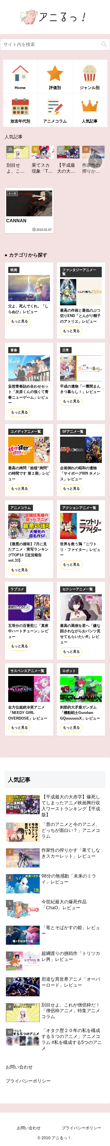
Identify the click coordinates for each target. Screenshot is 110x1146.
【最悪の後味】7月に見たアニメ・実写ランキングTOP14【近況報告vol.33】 (28, 552)
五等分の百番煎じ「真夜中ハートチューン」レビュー (28, 631)
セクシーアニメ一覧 (77, 589)
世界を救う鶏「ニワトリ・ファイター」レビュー (80, 549)
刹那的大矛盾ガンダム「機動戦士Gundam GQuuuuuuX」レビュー (80, 712)
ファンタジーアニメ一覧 (79, 272)
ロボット (69, 671)
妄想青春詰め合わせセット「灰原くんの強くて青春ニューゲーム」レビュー (28, 394)
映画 (13, 270)
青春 (13, 350)
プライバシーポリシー (28, 1081)
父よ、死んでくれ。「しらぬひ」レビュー (28, 309)
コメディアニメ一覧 (25, 432)
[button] (104, 44)
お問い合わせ (19, 1067)
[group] (13, 161)
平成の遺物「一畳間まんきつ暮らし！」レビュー (80, 389)
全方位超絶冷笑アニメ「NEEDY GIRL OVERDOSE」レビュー (27, 712)
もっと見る (19, 321)
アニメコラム (20, 508)
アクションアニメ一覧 (79, 508)
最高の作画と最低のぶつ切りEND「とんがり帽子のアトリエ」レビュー (80, 315)
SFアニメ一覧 (72, 432)
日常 (65, 350)
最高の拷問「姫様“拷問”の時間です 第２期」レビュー (29, 473)
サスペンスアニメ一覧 (27, 671)
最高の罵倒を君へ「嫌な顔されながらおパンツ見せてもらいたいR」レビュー (80, 633)
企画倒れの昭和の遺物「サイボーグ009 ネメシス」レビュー (80, 473)
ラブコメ (17, 589)
